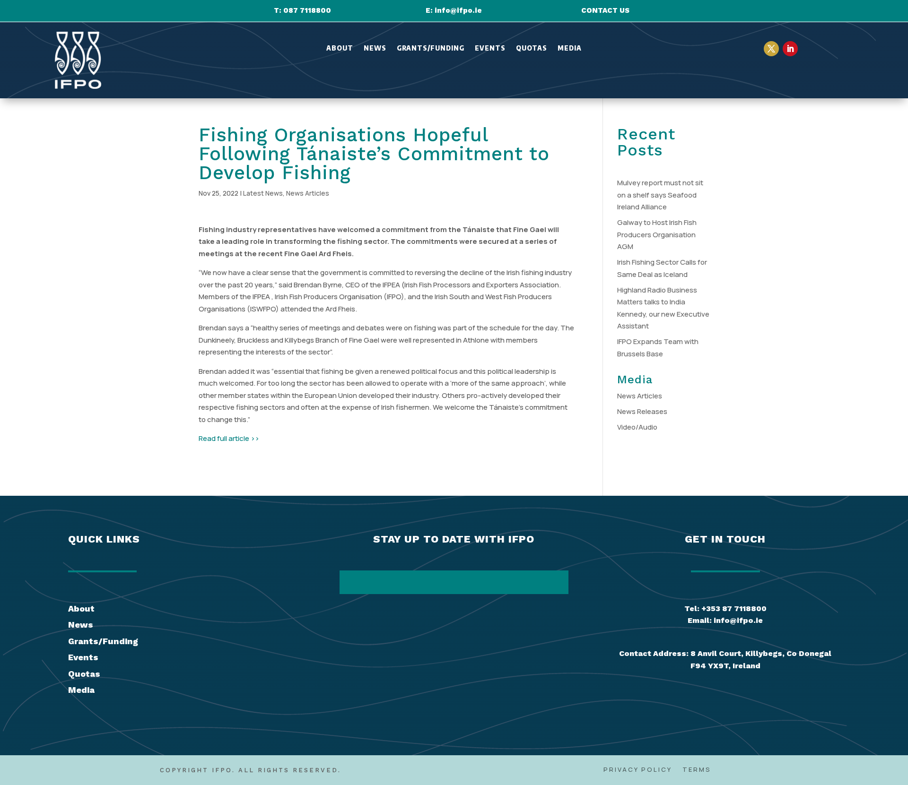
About (339, 48)
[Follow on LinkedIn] (790, 48)
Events (490, 48)
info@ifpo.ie (458, 10)
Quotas (531, 48)
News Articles (307, 193)
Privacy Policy (637, 770)
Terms (696, 770)
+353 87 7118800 (734, 608)
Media (570, 48)
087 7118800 (307, 10)
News (375, 48)
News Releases (642, 411)
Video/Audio (637, 427)
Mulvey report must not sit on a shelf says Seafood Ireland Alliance (660, 195)
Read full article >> (229, 438)
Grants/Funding (430, 48)
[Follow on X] (771, 48)
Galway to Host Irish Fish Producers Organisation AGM (657, 234)
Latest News (263, 193)
